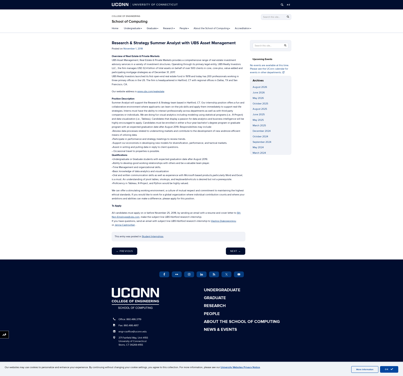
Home (115, 28)
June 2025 (259, 114)
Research (168, 28)
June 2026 (259, 92)
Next (235, 251)
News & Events (220, 329)
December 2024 (262, 131)
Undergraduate (132, 28)
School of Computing (130, 21)
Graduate (152, 28)
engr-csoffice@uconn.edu (133, 331)
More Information (364, 369)
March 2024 (259, 152)
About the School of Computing (211, 28)
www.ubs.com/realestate (150, 91)
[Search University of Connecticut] (282, 4)
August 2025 (260, 109)
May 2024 (258, 147)
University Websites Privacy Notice (240, 367)
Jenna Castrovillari (125, 225)
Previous (124, 251)
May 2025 (258, 120)
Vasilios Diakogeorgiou (223, 221)
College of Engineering (126, 16)
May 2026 (258, 98)
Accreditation (242, 28)
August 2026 (260, 87)
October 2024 (260, 136)
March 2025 (259, 125)
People (183, 28)
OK (387, 369)
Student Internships (152, 236)
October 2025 (260, 103)
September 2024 (262, 142)
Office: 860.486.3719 (130, 319)
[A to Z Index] (288, 4)
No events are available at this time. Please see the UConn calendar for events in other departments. (269, 69)
